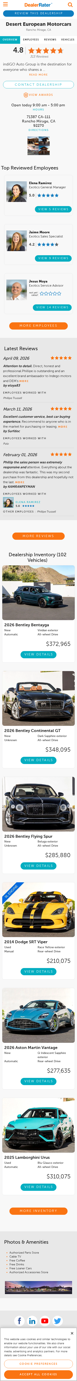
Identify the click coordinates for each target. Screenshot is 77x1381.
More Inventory (38, 1211)
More (24, 381)
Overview (10, 40)
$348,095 (58, 750)
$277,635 (59, 1071)
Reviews (50, 40)
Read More (38, 75)
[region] (38, 1354)
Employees (31, 40)
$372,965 (58, 644)
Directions (39, 130)
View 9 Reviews (53, 258)
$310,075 (59, 1177)
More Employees (38, 325)
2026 (26, 625)
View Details (38, 654)
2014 (25, 942)
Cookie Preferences (39, 1364)
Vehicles (68, 40)
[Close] (72, 1333)
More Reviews (38, 536)
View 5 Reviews (53, 209)
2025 (27, 1158)
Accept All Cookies (38, 1374)
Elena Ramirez (28, 502)
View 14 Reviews (52, 307)
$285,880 (58, 855)
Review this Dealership (39, 13)
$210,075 (59, 961)
